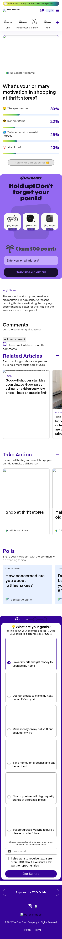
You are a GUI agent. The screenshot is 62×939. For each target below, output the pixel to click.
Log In (50, 11)
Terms (38, 930)
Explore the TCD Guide (31, 892)
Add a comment (14, 339)
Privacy (27, 930)
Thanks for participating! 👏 (31, 162)
